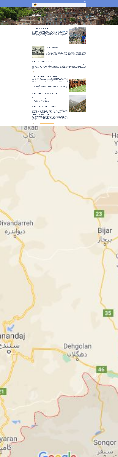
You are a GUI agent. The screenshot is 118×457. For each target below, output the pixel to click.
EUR (84, 1)
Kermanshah (63, 31)
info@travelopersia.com (79, 1)
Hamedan (57, 31)
